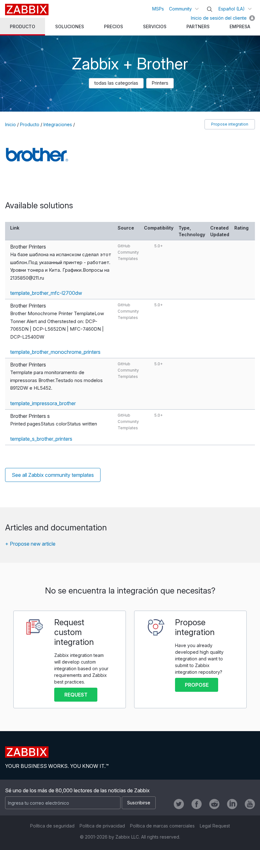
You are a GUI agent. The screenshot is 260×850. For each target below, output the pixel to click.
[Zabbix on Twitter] (179, 804)
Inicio (10, 124)
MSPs (158, 8)
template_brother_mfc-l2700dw (46, 293)
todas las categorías (116, 83)
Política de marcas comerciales (162, 825)
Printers (160, 83)
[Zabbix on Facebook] (197, 804)
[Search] (209, 9)
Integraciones (57, 124)
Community (180, 8)
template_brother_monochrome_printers (55, 352)
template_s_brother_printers (41, 439)
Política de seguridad (52, 825)
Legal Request (215, 825)
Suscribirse (138, 802)
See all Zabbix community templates (53, 475)
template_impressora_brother (43, 403)
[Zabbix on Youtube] (250, 804)
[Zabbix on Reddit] (214, 804)
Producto (29, 124)
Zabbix (27, 9)
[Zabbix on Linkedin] (232, 804)
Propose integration (229, 124)
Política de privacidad (102, 825)
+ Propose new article (30, 544)
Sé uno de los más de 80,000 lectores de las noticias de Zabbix (77, 790)
